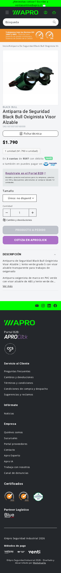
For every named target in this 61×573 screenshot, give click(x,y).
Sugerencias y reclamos (18, 394)
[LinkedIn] (49, 305)
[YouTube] (37, 305)
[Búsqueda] (54, 22)
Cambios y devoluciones (19, 377)
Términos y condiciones (18, 382)
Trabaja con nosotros (17, 467)
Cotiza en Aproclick (30, 240)
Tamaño (8, 191)
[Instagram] (43, 305)
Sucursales (10, 438)
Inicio (5, 46)
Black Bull (10, 107)
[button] (7, 12)
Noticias (9, 413)
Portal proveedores (15, 443)
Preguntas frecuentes (17, 371)
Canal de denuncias (16, 473)
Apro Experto (12, 455)
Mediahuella (39, 562)
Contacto (9, 449)
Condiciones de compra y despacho (26, 388)
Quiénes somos (13, 432)
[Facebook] (55, 305)
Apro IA (8, 461)
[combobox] (30, 22)
